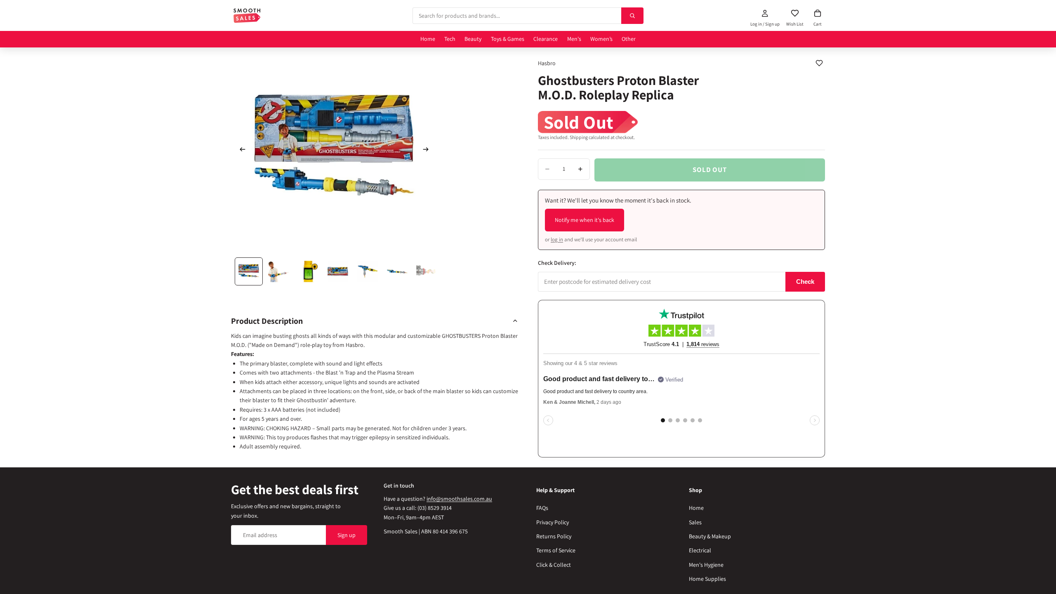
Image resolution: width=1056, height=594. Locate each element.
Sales (695, 522)
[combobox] (516, 15)
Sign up (346, 535)
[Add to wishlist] (819, 63)
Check (805, 281)
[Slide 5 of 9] (367, 271)
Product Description (267, 321)
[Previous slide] (240, 150)
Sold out (710, 169)
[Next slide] (428, 150)
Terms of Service (555, 550)
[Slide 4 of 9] (338, 271)
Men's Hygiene (706, 564)
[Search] (632, 15)
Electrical (700, 550)
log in (557, 239)
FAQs (542, 508)
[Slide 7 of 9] (427, 271)
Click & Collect (553, 564)
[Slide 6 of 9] (397, 271)
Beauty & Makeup (710, 536)
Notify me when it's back (584, 220)
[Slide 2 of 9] (278, 271)
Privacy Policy (552, 522)
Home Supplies (707, 578)
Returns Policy (553, 536)
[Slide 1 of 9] (249, 271)
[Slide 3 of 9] (308, 271)
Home (696, 508)
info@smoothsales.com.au (459, 498)
